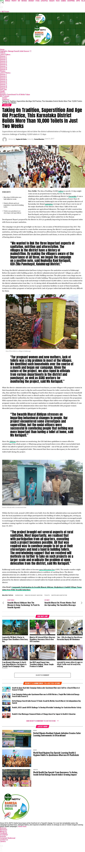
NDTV (2, 1)
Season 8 (3, 68)
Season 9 (3, 70)
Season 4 (3, 61)
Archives (3, 828)
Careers (3, 841)
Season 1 (3, 56)
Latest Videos (5, 55)
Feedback (3, 833)
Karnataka (72, 196)
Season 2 (3, 58)
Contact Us (4, 840)
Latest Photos (5, 73)
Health (2, 91)
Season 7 (3, 66)
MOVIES (24, 1)
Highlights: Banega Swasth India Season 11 (15, 51)
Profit (14, 1)
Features (5, 99)
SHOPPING (71, 1)
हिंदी (19, 1)
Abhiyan (13, 441)
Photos (2, 71)
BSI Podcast (4, 96)
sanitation (49, 204)
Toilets (47, 595)
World (7, 1)
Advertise (3, 830)
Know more (22, 826)
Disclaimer (4, 835)
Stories (2, 93)
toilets (60, 191)
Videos (2, 53)
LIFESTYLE (44, 1)
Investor (3, 836)
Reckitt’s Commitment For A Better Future (15, 94)
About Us (3, 831)
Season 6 (3, 65)
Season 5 (3, 63)
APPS (78, 1)
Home (2, 50)
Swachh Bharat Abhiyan (33, 595)
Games (63, 1)
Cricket (31, 1)
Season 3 (3, 60)
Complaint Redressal (7, 838)
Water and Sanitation (59, 595)
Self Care (3, 90)
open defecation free (47, 569)
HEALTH (51, 1)
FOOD (37, 1)
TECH (58, 1)
